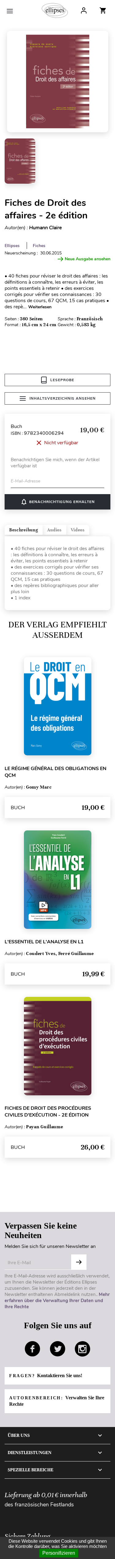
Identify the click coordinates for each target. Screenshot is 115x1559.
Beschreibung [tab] (23, 530)
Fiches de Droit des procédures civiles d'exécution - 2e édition (48, 1111)
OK (78, 1262)
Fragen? (45, 1375)
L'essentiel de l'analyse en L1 (44, 941)
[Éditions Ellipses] (55, 10)
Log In (84, 10)
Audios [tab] (54, 530)
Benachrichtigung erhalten (57, 502)
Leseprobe (62, 380)
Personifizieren (58, 1553)
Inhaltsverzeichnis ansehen (62, 398)
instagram (82, 1349)
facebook (32, 1349)
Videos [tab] (78, 530)
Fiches (39, 246)
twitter (57, 1349)
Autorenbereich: (56, 1401)
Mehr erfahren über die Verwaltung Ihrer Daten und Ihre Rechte (57, 1300)
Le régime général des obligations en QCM (55, 772)
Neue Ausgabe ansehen (87, 259)
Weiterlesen (40, 307)
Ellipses (12, 246)
